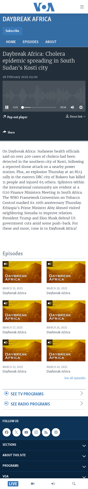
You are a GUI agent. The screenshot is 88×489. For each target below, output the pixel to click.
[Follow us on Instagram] (36, 432)
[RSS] (46, 432)
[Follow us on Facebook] (7, 432)
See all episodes (74, 378)
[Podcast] (56, 432)
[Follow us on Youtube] (26, 432)
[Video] (32, 483)
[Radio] (53, 483)
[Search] (73, 483)
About (51, 42)
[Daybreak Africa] (22, 272)
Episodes (30, 42)
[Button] (9, 133)
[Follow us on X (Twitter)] (16, 432)
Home (11, 42)
